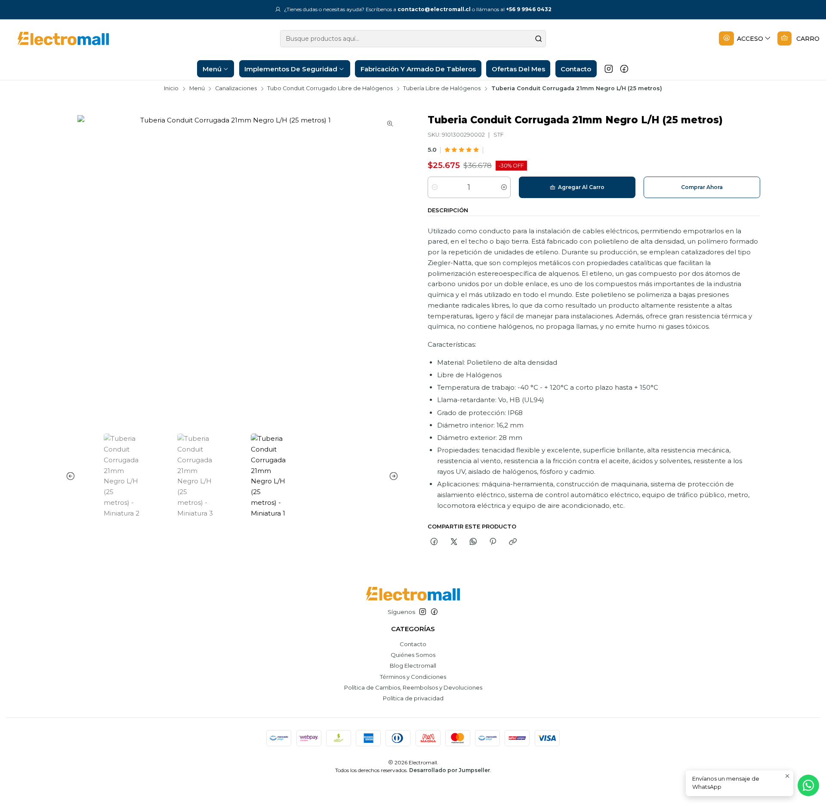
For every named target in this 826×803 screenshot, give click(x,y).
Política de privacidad (413, 698)
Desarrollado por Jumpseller (449, 770)
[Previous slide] (72, 476)
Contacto (413, 644)
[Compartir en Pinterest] (493, 541)
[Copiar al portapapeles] (512, 541)
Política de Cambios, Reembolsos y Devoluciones (413, 687)
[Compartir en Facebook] (434, 541)
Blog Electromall (413, 665)
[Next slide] (391, 476)
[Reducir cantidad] (434, 187)
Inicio (171, 89)
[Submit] (538, 38)
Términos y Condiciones (413, 676)
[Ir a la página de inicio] (56, 38)
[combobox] (413, 38)
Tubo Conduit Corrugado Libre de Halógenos (330, 89)
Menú (197, 89)
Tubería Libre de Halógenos (442, 89)
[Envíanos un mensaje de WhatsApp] (808, 785)
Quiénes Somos (413, 654)
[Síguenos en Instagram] (608, 68)
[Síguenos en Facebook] (624, 68)
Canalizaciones (236, 89)
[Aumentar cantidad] (503, 187)
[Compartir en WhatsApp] (473, 541)
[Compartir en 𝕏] (453, 541)
